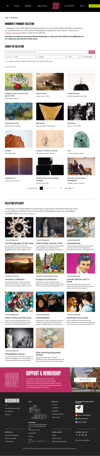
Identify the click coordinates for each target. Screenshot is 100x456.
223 (61, 188)
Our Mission (55, 407)
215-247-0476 (32, 433)
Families (54, 435)
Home (6, 18)
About (82, 6)
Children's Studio (56, 438)
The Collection (9, 411)
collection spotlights (13, 33)
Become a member (85, 380)
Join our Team (56, 417)
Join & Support (69, 6)
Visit (6, 405)
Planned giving (9, 441)
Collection (13, 18)
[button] (8, 5)
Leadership (55, 410)
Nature (16, 6)
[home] (56, 5)
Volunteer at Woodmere (11, 435)
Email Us (30, 436)
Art (7, 6)
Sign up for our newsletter (82, 440)
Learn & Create (42, 6)
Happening (28, 6)
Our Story (54, 404)
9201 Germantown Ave (40, 424)
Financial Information (58, 414)
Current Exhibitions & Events (12, 408)
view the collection (28, 213)
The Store (7, 414)
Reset (92, 52)
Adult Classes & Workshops (59, 441)
